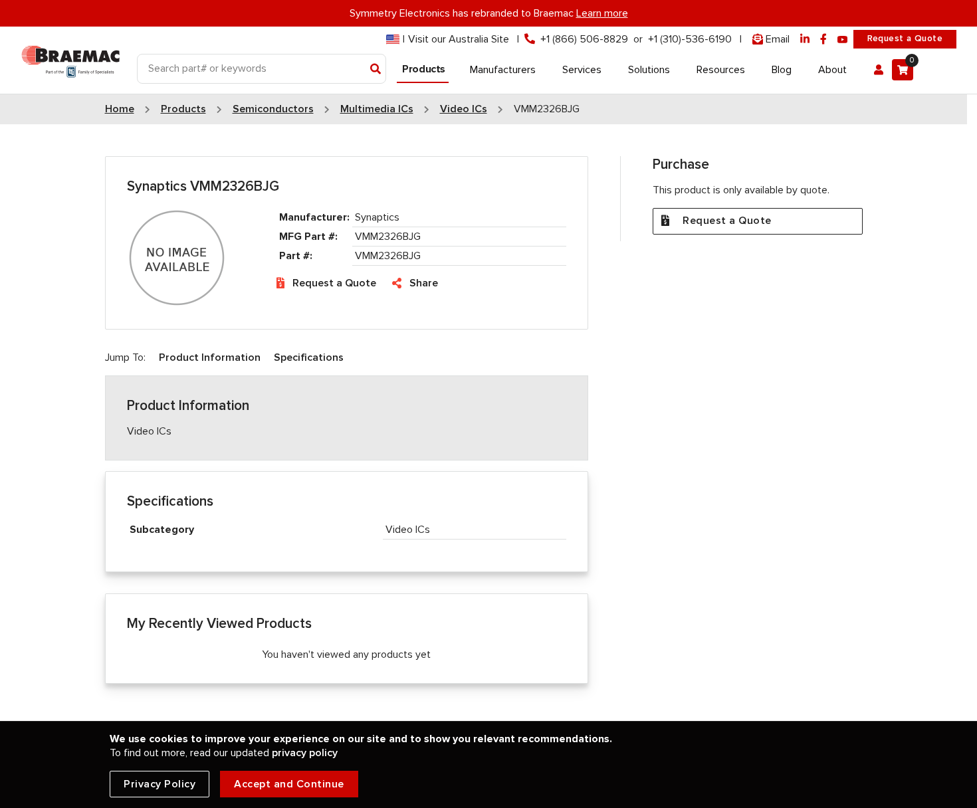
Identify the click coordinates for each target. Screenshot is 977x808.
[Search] (376, 69)
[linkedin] (805, 40)
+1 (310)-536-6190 (690, 39)
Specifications (309, 357)
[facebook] (823, 40)
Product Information (210, 357)
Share (423, 283)
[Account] (878, 69)
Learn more (602, 13)
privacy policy (305, 753)
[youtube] (842, 40)
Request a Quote (904, 38)
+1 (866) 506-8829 (584, 39)
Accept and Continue (289, 784)
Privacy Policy (159, 784)
